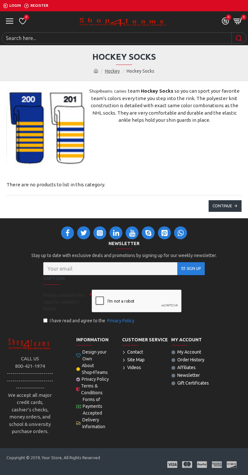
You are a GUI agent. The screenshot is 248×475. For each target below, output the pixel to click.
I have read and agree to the (92, 320)
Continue (222, 206)
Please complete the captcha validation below (64, 302)
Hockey (112, 71)
